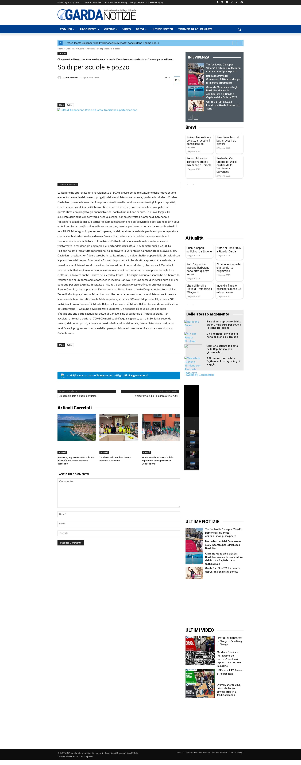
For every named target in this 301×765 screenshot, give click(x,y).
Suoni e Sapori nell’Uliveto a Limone (199, 249)
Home (60, 48)
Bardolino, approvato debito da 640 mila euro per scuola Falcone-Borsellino (75, 460)
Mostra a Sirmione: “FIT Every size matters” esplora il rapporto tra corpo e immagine (229, 659)
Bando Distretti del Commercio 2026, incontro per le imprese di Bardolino (223, 79)
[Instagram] (222, 3)
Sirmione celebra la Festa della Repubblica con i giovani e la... (222, 349)
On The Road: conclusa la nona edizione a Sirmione (222, 335)
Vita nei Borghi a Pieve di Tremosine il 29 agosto (199, 289)
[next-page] (196, 117)
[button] (239, 29)
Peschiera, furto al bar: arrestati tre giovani (228, 141)
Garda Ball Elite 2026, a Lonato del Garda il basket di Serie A (222, 105)
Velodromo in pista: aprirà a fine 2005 (156, 395)
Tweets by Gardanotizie (200, 374)
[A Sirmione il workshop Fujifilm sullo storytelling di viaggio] (193, 366)
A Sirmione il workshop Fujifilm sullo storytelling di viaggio (223, 361)
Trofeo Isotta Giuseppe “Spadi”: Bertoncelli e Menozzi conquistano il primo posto (112, 43)
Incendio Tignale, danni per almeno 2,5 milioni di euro (229, 289)
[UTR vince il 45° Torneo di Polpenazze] (200, 676)
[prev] (235, 43)
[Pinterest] (77, 94)
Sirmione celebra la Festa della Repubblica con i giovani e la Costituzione (157, 460)
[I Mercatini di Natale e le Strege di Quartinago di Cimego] (200, 643)
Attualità (91, 48)
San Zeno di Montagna (68, 184)
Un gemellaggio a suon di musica (78, 395)
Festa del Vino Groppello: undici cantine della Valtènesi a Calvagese (227, 165)
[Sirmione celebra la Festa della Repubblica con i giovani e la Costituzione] (161, 427)
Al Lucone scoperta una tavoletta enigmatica (229, 268)
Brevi (191, 127)
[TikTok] (232, 3)
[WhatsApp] (85, 94)
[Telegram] (227, 3)
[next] (240, 43)
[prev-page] (190, 117)
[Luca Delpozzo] (59, 77)
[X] (237, 3)
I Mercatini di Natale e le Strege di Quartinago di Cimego (230, 641)
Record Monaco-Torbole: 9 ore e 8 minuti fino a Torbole (199, 162)
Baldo (69, 105)
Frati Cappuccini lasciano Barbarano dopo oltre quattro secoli (198, 269)
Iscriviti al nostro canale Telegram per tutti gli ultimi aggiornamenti (107, 375)
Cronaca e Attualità (75, 48)
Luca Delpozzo (71, 77)
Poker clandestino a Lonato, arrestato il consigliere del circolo (199, 142)
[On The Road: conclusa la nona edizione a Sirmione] (118, 427)
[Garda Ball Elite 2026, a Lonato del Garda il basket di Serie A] (196, 105)
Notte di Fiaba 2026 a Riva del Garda (229, 249)
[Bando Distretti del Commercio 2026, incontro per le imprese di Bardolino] (196, 79)
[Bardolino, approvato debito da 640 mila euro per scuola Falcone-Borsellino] (76, 427)
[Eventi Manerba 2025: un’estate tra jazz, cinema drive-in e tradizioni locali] (200, 690)
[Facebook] (217, 3)
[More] (93, 94)
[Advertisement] (191, 14)
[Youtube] (242, 3)
